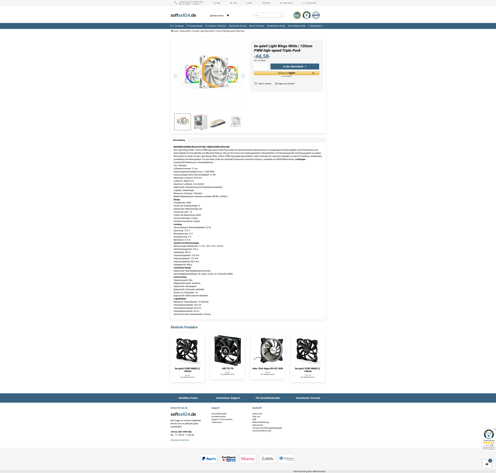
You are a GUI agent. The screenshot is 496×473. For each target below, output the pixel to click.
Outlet (249, 3)
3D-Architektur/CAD (297, 26)
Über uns (256, 416)
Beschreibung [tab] (179, 140)
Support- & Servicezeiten (222, 419)
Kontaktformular (219, 416)
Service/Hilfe (311, 3)
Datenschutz (257, 425)
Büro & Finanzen (256, 26)
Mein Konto (218, 16)
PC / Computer (177, 26)
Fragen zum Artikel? (286, 84)
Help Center (288, 3)
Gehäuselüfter (185, 31)
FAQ (235, 3)
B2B (218, 3)
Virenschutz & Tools (238, 26)
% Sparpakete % (315, 26)
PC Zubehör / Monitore (215, 26)
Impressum (257, 414)
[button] (286, 74)
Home (175, 31)
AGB (254, 419)
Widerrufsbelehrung (260, 422)
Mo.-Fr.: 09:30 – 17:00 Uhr (191, 3)
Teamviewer (217, 422)
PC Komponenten (194, 26)
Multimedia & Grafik (276, 26)
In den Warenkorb (293, 66)
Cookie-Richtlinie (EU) (261, 431)
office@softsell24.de (180, 440)
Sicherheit (266, 3)
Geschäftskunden (219, 414)
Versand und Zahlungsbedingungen (267, 428)
